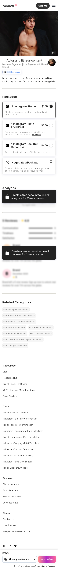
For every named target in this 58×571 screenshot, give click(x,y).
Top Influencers (10, 490)
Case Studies (10, 396)
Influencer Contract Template (18, 449)
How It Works (9, 525)
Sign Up (42, 5)
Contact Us (9, 519)
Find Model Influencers (41, 333)
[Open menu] (54, 5)
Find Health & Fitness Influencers (19, 315)
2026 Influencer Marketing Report (20, 390)
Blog (5, 371)
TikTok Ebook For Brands (15, 384)
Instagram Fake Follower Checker (20, 418)
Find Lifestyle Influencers (15, 345)
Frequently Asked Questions (17, 531)
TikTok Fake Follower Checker (18, 425)
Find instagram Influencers (16, 309)
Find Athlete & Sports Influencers (19, 321)
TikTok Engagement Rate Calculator (21, 437)
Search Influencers (12, 496)
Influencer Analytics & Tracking (18, 455)
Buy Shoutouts (10, 502)
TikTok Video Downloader (15, 468)
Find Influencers (11, 484)
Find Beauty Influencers (14, 333)
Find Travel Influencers (14, 327)
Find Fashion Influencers (41, 327)
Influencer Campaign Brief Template (21, 443)
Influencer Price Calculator (16, 412)
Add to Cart (47, 559)
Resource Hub (10, 378)
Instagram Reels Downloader (17, 461)
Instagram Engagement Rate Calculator (23, 431)
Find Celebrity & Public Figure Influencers (23, 339)
